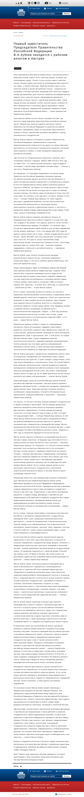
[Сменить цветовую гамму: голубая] (38, 3)
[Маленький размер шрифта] (16, 3)
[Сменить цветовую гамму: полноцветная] (29, 3)
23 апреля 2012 (18, 35)
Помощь (49, 8)
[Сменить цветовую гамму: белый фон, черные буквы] (32, 3)
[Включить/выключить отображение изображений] (46, 3)
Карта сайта (36, 8)
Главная (15, 32)
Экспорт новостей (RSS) (20, 794)
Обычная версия (63, 8)
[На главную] (20, 12)
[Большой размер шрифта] (21, 3)
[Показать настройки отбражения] (60, 3)
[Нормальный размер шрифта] (19, 3)
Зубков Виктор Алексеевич (58, 35)
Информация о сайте (64, 794)
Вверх (16, 766)
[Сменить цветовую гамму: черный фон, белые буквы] (35, 3)
